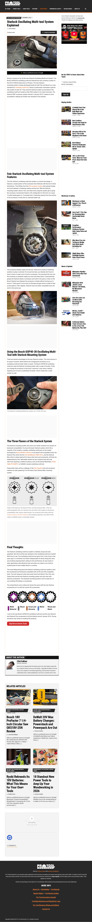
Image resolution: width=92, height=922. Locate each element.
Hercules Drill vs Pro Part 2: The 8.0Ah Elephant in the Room (79, 134)
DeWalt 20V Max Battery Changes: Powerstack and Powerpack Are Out (45, 722)
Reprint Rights (38, 893)
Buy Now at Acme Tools (18, 624)
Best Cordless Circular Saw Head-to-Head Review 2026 (79, 123)
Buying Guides (68, 8)
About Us (77, 8)
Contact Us (46, 909)
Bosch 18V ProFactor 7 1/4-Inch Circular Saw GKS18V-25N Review (17, 724)
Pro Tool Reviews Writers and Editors (46, 905)
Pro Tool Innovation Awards (46, 897)
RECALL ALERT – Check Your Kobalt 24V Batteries (78, 313)
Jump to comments (49, 32)
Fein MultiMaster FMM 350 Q (34, 455)
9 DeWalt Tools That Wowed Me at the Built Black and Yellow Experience (78, 110)
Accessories (43, 8)
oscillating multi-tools (22, 87)
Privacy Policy (41, 871)
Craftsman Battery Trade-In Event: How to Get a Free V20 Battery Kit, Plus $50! (79, 325)
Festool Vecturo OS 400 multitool (17, 515)
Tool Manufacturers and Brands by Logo (46, 901)
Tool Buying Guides (52, 893)
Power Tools (16, 8)
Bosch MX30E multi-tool (23, 452)
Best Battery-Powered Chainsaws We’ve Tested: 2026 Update (79, 146)
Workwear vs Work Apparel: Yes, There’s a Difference (79, 203)
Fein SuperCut (38, 468)
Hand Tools (26, 8)
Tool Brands (55, 889)
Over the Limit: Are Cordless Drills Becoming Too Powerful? (78, 301)
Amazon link (81, 18)
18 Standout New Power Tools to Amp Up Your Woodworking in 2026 (43, 784)
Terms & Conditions (53, 871)
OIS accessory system (36, 186)
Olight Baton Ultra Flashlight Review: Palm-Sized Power (78, 255)
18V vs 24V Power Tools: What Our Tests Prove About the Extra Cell (79, 159)
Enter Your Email (67, 84)
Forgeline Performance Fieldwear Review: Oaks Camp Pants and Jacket (79, 229)
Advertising (45, 889)
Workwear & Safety (55, 8)
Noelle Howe (11, 794)
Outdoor (34, 8)
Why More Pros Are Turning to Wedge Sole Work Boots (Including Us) (78, 243)
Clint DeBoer (12, 28)
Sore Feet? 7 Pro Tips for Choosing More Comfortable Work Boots (79, 215)
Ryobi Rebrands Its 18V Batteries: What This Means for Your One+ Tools (18, 784)
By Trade (7, 8)
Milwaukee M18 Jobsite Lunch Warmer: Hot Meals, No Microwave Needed (78, 287)
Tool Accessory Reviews (13, 18)
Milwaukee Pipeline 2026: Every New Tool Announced (79, 274)
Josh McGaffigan (13, 734)
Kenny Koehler (39, 731)
